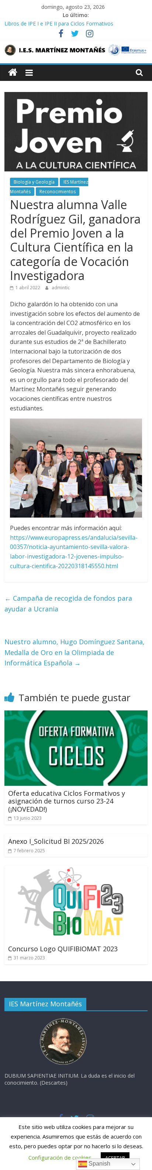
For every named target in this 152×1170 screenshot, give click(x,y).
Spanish (98, 1163)
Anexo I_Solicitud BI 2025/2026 (56, 841)
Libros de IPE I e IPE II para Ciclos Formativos (58, 23)
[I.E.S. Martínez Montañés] (12, 73)
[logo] (63, 1020)
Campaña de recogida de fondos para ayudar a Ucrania (68, 603)
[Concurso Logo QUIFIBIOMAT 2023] (75, 870)
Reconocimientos (57, 191)
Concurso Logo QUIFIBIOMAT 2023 (63, 948)
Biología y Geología (34, 182)
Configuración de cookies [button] (59, 1157)
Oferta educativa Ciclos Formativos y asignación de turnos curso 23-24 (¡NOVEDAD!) (66, 801)
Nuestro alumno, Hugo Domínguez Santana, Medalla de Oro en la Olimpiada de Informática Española (74, 652)
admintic (61, 287)
